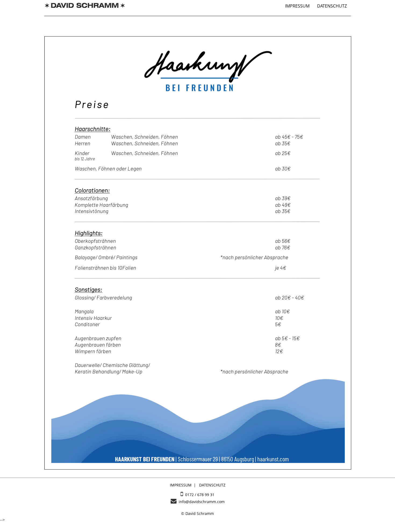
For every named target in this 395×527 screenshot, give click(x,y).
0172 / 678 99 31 (198, 494)
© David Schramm (197, 513)
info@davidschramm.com (201, 501)
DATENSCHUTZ (332, 6)
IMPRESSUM (297, 6)
